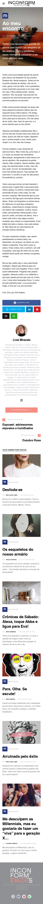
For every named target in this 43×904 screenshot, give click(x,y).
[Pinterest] (24, 896)
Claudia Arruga (12, 843)
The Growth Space (22, 884)
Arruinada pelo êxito (20, 757)
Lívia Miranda (11, 36)
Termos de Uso (21, 889)
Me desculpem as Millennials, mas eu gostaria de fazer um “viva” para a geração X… (21, 828)
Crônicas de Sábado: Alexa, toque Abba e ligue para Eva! (20, 621)
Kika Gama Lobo (11, 495)
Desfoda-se (12, 490)
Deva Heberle (11, 632)
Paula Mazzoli (11, 559)
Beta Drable (10, 699)
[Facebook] (18, 896)
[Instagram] (13, 896)
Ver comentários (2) (20, 410)
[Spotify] (29, 896)
